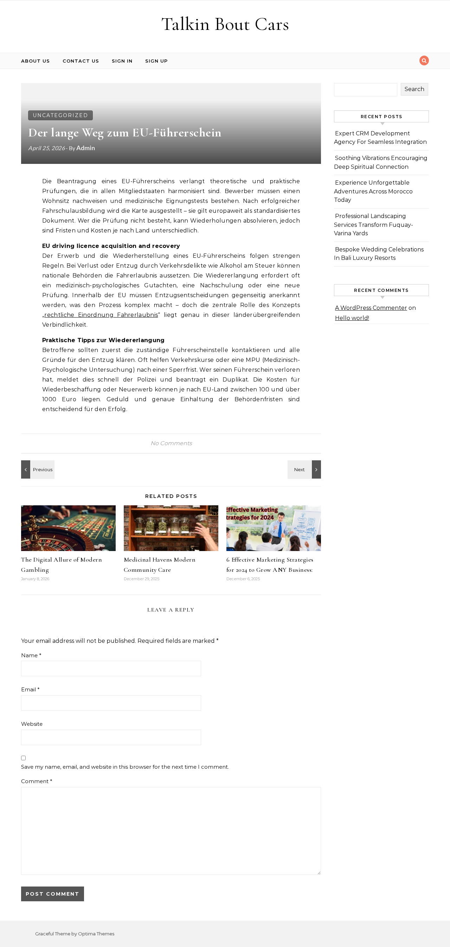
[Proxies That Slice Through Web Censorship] (305, 469)
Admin (85, 148)
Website (32, 724)
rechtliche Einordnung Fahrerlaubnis (101, 315)
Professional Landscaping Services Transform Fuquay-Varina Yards (373, 225)
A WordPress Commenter (371, 308)
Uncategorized (60, 115)
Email (30, 689)
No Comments (171, 443)
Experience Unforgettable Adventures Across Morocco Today (373, 191)
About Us (35, 61)
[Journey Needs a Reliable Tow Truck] (37, 469)
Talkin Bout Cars (225, 23)
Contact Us (81, 61)
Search (414, 89)
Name (31, 655)
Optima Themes (96, 933)
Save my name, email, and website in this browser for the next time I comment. (125, 766)
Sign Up (156, 61)
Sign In (122, 61)
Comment (36, 781)
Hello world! (352, 318)
